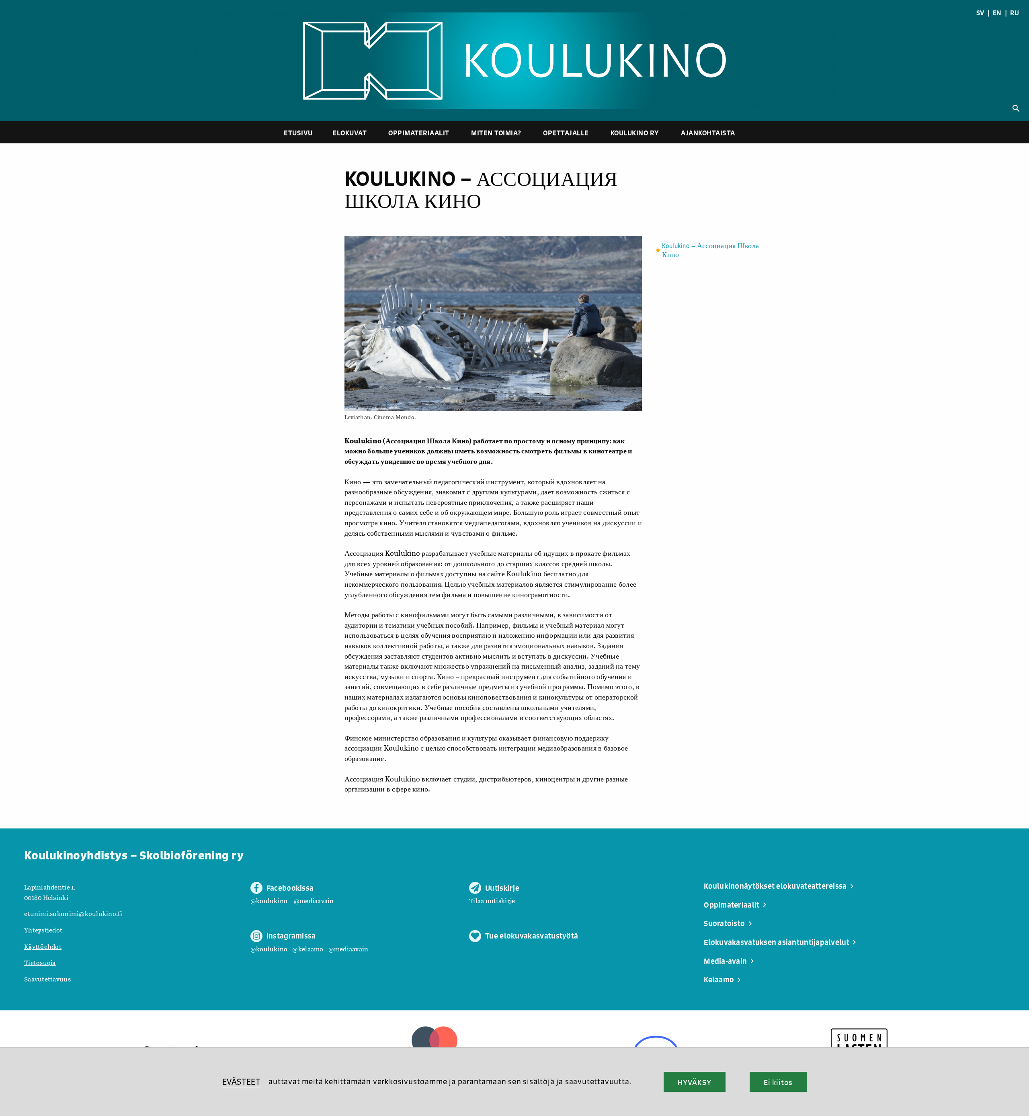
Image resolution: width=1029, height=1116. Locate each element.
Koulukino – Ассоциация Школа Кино (710, 251)
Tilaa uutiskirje (492, 900)
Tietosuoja (40, 962)
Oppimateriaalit (418, 133)
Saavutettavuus (47, 978)
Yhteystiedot (43, 929)
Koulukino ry (635, 133)
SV (980, 13)
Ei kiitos (778, 1082)
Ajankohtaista (708, 133)
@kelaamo (307, 948)
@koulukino (269, 900)
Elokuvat (349, 133)
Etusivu (298, 133)
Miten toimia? (496, 133)
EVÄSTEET (241, 1082)
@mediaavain (314, 900)
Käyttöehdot (42, 946)
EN (997, 13)
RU (1014, 13)
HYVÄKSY (694, 1082)
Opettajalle (566, 133)
